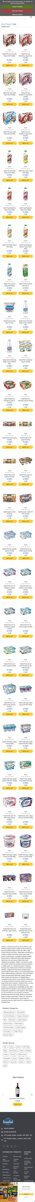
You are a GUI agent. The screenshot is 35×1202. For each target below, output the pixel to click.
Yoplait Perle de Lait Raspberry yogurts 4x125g (9, 587)
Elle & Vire (13, 1062)
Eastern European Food (27, 1163)
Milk (5, 1019)
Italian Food (26, 1172)
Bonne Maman (13, 1050)
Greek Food (28, 1158)
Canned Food (16, 1160)
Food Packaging (17, 1179)
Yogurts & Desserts (23, 1016)
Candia (5, 1054)
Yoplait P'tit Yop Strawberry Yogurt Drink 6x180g (25, 55)
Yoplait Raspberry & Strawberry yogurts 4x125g (9, 400)
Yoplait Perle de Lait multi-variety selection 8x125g (9, 704)
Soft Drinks (15, 1172)
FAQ (4, 1166)
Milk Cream (12, 1019)
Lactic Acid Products (9, 1016)
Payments (6, 1169)
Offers (5, 1156)
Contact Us (6, 1178)
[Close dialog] (34, 1183)
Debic (27, 1058)
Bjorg (5, 1050)
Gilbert (28, 1062)
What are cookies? (17, 14)
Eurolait (21, 1062)
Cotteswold (7, 1058)
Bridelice (28, 1050)
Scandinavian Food (28, 1181)
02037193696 (9, 1128)
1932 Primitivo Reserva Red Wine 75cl (17, 1098)
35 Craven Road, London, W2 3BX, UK (18, 1135)
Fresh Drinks (21, 1012)
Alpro (5, 1047)
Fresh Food (17, 1156)
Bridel (21, 1050)
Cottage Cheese (17, 1031)
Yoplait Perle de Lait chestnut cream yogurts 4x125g (25, 587)
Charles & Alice (22, 1054)
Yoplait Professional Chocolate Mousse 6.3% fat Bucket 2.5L (25, 930)
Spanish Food (27, 1177)
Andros (11, 1047)
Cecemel (12, 1054)
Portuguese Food (28, 1168)
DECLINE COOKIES (17, 11)
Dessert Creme (8, 1023)
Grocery (16, 1164)
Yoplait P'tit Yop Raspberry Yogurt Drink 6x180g (25, 94)
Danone (21, 1058)
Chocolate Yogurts (8, 1027)
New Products (6, 1160)
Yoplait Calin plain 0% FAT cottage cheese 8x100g (9, 817)
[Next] (32, 1094)
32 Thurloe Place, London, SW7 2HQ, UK (17, 1140)
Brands (5, 1164)
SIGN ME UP (26, 1194)
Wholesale (6, 1175)
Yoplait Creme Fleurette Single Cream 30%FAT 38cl (9, 361)
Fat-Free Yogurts (8, 1035)
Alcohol (16, 1175)
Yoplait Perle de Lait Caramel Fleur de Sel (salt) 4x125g (25, 665)
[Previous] (3, 1094)
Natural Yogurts (22, 1019)
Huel (5, 1066)
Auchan (18, 1047)
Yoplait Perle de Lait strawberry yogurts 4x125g (9, 626)
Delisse (6, 1062)
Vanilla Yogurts (18, 1023)
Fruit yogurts (7, 1031)
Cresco (14, 1058)
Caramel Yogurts (20, 1027)
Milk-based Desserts (9, 1012)
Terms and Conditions (6, 1181)
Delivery (6, 1172)
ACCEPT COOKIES (17, 6)
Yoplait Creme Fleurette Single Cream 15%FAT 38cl (25, 322)
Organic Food (16, 1167)
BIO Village (26, 1047)
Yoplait (9, 49)
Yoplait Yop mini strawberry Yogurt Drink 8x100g (25, 133)
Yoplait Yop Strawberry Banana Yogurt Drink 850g (25, 246)
